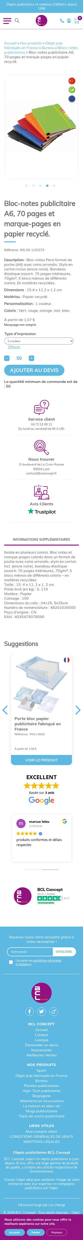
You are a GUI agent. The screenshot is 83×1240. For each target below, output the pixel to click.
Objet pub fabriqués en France (33, 45)
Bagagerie (42, 1095)
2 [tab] (33, 186)
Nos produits (31, 43)
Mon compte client (41, 1131)
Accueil (10, 43)
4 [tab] (47, 186)
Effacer (14, 346)
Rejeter (35, 1232)
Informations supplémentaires (41, 540)
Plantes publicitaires (41, 1085)
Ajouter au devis (34, 370)
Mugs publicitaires (41, 1111)
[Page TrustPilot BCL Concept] (41, 896)
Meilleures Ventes (42, 1055)
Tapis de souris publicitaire (41, 1116)
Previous (4, 710)
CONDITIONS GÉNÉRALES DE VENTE (41, 1136)
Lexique (41, 1040)
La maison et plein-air (41, 1106)
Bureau (48, 47)
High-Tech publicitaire (41, 1090)
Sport (41, 1070)
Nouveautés (41, 1050)
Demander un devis (41, 1045)
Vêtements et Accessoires (41, 1100)
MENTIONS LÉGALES (42, 1141)
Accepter (14, 1232)
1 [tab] (26, 186)
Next (78, 710)
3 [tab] (40, 186)
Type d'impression (20, 333)
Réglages (56, 1232)
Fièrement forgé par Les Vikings (41, 1205)
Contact (41, 1034)
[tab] (41, 539)
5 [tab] (54, 186)
